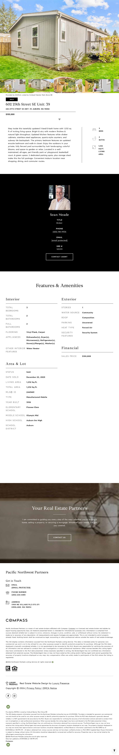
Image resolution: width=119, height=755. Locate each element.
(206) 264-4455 (18, 595)
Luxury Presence (60, 683)
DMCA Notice (50, 688)
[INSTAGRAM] (14, 695)
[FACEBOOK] (8, 695)
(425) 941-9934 (59, 232)
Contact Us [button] (59, 537)
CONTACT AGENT (59, 257)
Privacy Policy (34, 688)
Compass (72, 628)
